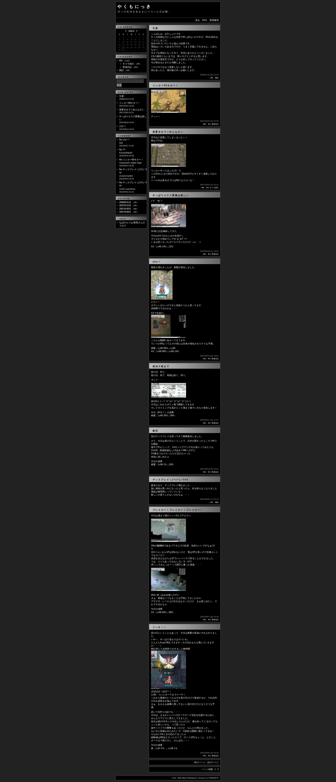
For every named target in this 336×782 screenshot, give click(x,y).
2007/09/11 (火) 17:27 (209, 420)
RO (120, 60)
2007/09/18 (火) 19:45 (209, 251)
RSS (204, 20)
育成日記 (127, 67)
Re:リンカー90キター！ (131, 159)
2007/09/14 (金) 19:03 (209, 356)
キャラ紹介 (128, 63)
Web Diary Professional (187, 778)
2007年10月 (125, 205)
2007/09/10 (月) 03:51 (209, 469)
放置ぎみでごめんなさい (131, 109)
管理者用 (214, 20)
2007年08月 (125, 212)
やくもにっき (134, 6)
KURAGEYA (214, 778)
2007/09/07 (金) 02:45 (209, 617)
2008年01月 (125, 202)
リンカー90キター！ (129, 103)
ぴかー (122, 126)
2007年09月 (125, 208)
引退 (121, 96)
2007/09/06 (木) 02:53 (209, 753)
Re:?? (122, 149)
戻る (197, 20)
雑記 (217, 78)
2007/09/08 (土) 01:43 (209, 499)
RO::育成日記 (213, 124)
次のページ (213, 762)
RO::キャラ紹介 (212, 188)
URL (212, 78)
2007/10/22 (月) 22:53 (209, 121)
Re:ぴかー (124, 139)
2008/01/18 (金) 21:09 (209, 75)
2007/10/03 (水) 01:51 (209, 185)
